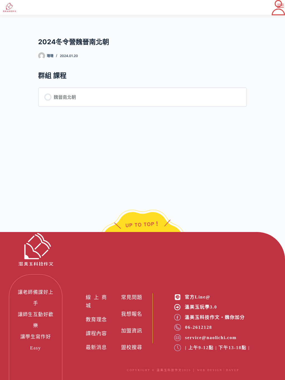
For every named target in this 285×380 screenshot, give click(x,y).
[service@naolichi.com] (177, 337)
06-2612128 (198, 327)
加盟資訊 (131, 331)
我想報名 (131, 314)
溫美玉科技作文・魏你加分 (215, 317)
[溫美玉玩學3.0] (177, 307)
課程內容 (96, 333)
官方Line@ (197, 297)
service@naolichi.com (210, 337)
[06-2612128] (177, 327)
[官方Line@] (177, 297)
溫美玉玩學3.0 (201, 307)
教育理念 (96, 319)
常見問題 (131, 297)
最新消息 (96, 347)
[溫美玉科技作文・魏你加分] (177, 317)
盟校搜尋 (131, 347)
